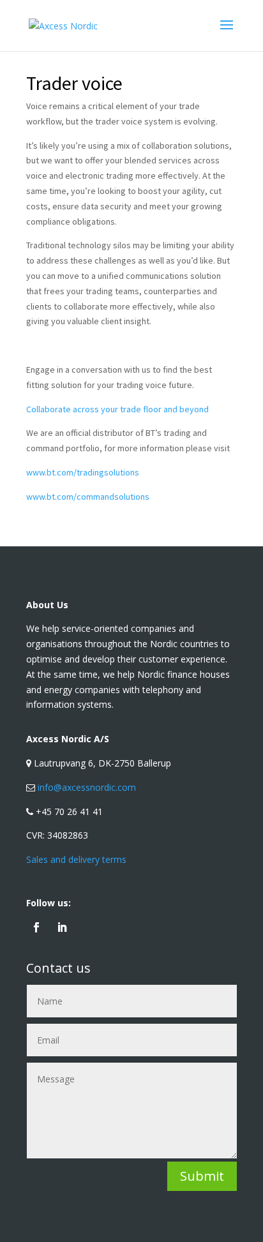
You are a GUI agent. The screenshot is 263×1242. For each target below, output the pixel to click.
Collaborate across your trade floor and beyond (117, 409)
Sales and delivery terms (76, 859)
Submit (202, 1176)
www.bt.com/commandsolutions (87, 496)
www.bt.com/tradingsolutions (82, 472)
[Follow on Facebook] (36, 927)
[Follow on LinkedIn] (62, 927)
